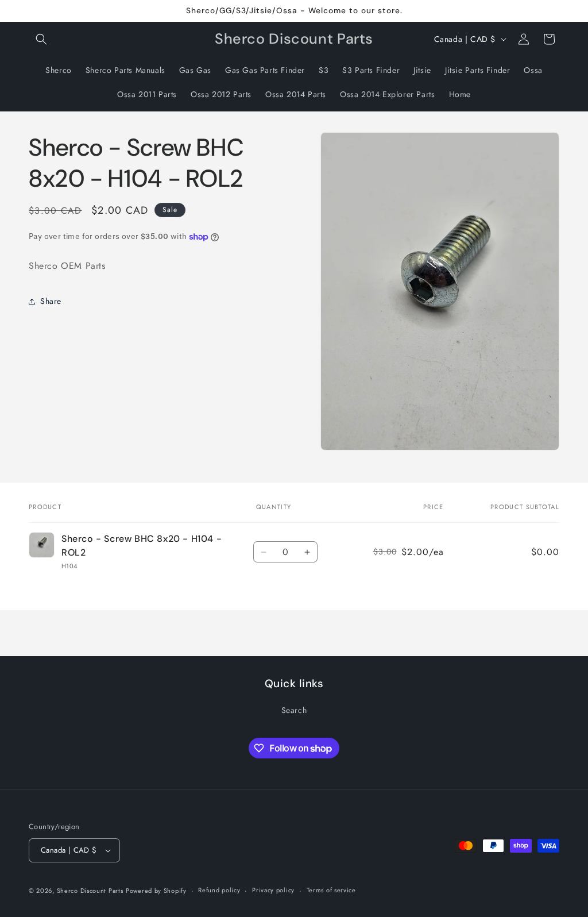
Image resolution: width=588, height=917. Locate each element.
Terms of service (331, 890)
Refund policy (219, 890)
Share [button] (50, 301)
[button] (41, 39)
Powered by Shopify (156, 890)
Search (294, 710)
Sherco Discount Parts (90, 890)
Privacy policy (273, 890)
